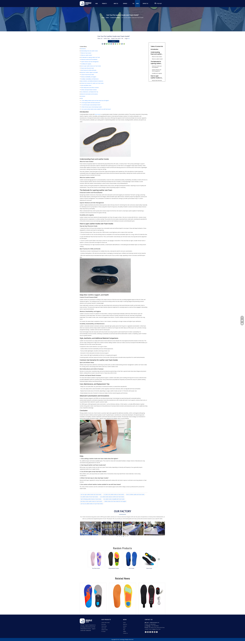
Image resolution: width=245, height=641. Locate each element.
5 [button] (125, 536)
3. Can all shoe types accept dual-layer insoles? (90, 104)
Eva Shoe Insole (96, 568)
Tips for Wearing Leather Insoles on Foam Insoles (91, 499)
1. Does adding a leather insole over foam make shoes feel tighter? (95, 100)
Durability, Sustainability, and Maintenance (90, 79)
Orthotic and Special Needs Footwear (89, 89)
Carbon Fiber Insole (105, 622)
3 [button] (121, 536)
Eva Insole (103, 624)
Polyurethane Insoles (114, 568)
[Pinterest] (157, 632)
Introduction (83, 48)
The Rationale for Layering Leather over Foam (90, 57)
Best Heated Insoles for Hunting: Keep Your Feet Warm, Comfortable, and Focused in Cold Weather (151, 612)
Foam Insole (104, 626)
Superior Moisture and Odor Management (90, 61)
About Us (125, 624)
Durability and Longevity (86, 63)
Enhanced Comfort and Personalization (89, 59)
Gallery (124, 631)
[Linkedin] (148, 632)
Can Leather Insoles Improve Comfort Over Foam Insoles (112, 496)
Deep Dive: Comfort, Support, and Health (89, 72)
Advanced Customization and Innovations (89, 94)
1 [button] (117, 536)
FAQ (124, 629)
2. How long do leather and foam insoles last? (90, 102)
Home (124, 622)
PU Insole (103, 631)
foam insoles (97, 114)
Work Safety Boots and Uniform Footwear (90, 87)
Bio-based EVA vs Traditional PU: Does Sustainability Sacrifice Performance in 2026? (121, 611)
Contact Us (125, 633)
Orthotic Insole (104, 629)
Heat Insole (103, 627)
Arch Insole (131, 568)
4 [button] (123, 536)
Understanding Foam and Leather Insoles (89, 50)
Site (129, 38)
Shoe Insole (149, 568)
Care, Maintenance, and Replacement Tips (89, 91)
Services (125, 626)
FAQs (82, 98)
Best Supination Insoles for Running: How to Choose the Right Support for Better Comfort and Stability (92, 612)
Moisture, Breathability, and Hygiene (88, 76)
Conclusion (83, 96)
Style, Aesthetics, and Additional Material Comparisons (92, 81)
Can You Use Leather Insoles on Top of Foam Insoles (92, 503)
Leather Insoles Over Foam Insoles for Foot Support (115, 501)
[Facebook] (145, 632)
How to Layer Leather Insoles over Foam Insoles (91, 66)
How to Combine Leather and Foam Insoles (135, 494)
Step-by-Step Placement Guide (87, 68)
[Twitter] (150, 632)
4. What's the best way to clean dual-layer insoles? (91, 107)
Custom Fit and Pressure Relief (87, 74)
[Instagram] (154, 632)
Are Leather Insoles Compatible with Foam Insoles (114, 499)
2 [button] (119, 536)
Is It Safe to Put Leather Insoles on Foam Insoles (114, 494)
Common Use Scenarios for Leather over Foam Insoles (92, 83)
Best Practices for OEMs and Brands (88, 70)
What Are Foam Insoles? (86, 53)
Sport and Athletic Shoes (86, 85)
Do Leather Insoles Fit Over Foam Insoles (89, 496)
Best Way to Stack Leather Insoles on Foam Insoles (91, 501)
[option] (90, 528)
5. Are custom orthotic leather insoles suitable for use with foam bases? (96, 109)
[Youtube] (152, 632)
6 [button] (127, 536)
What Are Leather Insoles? (86, 55)
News (124, 627)
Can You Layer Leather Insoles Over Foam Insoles (91, 494)
